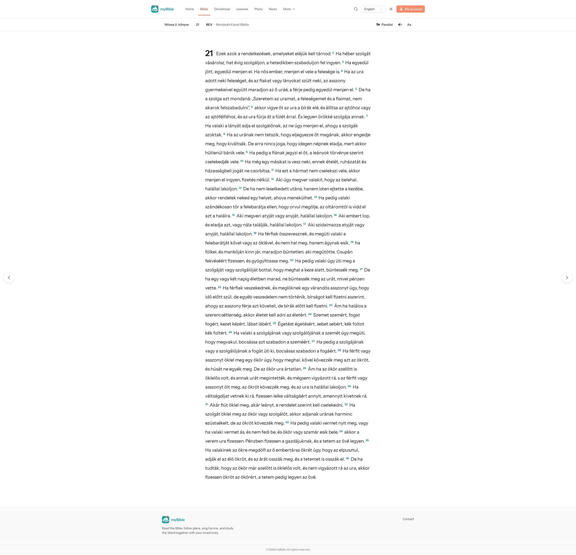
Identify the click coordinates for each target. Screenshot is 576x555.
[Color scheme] (391, 9)
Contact (408, 519)
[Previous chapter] (9, 277)
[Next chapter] (567, 277)
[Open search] (356, 9)
